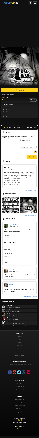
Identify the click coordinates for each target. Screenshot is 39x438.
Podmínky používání (20, 405)
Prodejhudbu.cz (20, 386)
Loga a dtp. (20, 412)
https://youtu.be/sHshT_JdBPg (13, 258)
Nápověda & (19, 399)
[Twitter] (19, 372)
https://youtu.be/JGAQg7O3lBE (13, 237)
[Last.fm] (28, 372)
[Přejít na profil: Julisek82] (6, 285)
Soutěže (20, 352)
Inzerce (20, 368)
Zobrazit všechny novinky (30, 190)
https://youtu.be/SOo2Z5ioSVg (13, 240)
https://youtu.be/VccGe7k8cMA (13, 251)
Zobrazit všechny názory (30, 296)
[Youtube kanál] (14, 372)
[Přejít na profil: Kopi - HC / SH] (6, 226)
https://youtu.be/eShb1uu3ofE (13, 244)
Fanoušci (19, 345)
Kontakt (20, 402)
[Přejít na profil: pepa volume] (6, 271)
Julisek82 (11, 284)
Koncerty (20, 339)
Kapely (20, 336)
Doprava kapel (20, 390)
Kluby (19, 349)
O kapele (17, 127)
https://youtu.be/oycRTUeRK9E (13, 248)
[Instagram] (23, 372)
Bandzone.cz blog (19, 355)
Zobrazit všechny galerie (30, 215)
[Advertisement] (19, 26)
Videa (19, 342)
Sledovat (21, 90)
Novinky (9, 127)
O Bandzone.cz (20, 409)
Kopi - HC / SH (13, 225)
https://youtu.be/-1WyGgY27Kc (13, 255)
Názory (29, 127)
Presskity (19, 383)
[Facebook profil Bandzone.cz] (10, 372)
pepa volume (12, 270)
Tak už (6, 167)
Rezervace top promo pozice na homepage (20, 364)
